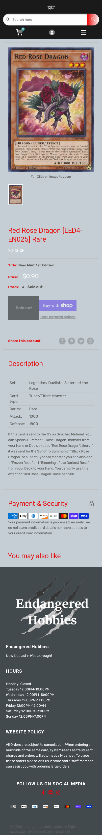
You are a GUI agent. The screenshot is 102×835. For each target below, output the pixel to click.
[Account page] (52, 32)
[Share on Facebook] (62, 341)
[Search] (93, 19)
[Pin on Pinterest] (71, 341)
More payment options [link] (58, 317)
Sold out (24, 307)
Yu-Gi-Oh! (16, 251)
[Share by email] (90, 341)
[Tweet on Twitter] (80, 341)
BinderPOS (61, 832)
